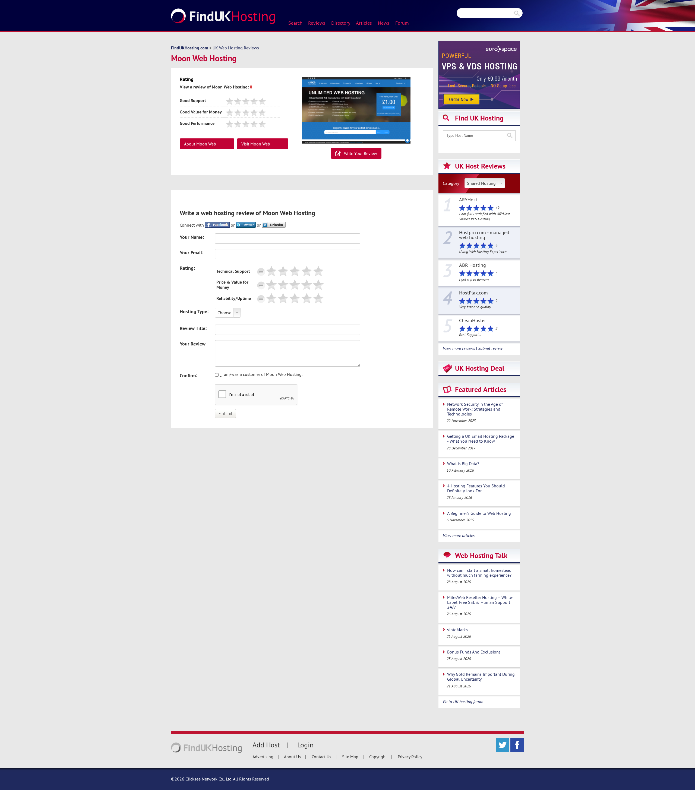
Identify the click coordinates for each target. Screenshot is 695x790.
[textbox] (479, 135)
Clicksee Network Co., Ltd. (208, 779)
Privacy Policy (410, 756)
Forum (402, 23)
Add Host (266, 745)
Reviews (316, 23)
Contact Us (321, 756)
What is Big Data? (463, 463)
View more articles (459, 535)
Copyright (378, 756)
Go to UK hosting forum (463, 701)
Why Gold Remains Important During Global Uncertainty (481, 676)
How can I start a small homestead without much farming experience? (479, 573)
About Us (292, 756)
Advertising (262, 756)
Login (305, 745)
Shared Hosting (481, 183)
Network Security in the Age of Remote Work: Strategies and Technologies (475, 409)
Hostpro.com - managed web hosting (484, 235)
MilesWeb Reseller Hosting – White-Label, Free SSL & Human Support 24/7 (480, 602)
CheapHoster (472, 320)
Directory (340, 23)
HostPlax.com (473, 293)
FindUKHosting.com (189, 48)
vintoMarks (457, 629)
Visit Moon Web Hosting (255, 145)
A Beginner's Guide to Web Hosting (479, 513)
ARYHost (468, 200)
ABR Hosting (472, 265)
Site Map (350, 756)
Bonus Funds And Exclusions (474, 651)
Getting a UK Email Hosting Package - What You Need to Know (480, 438)
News (383, 23)
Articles (364, 23)
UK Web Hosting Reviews (236, 47)
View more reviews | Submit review (473, 348)
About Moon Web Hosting (200, 145)
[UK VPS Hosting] (479, 74)
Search (295, 23)
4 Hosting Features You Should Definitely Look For (476, 488)
